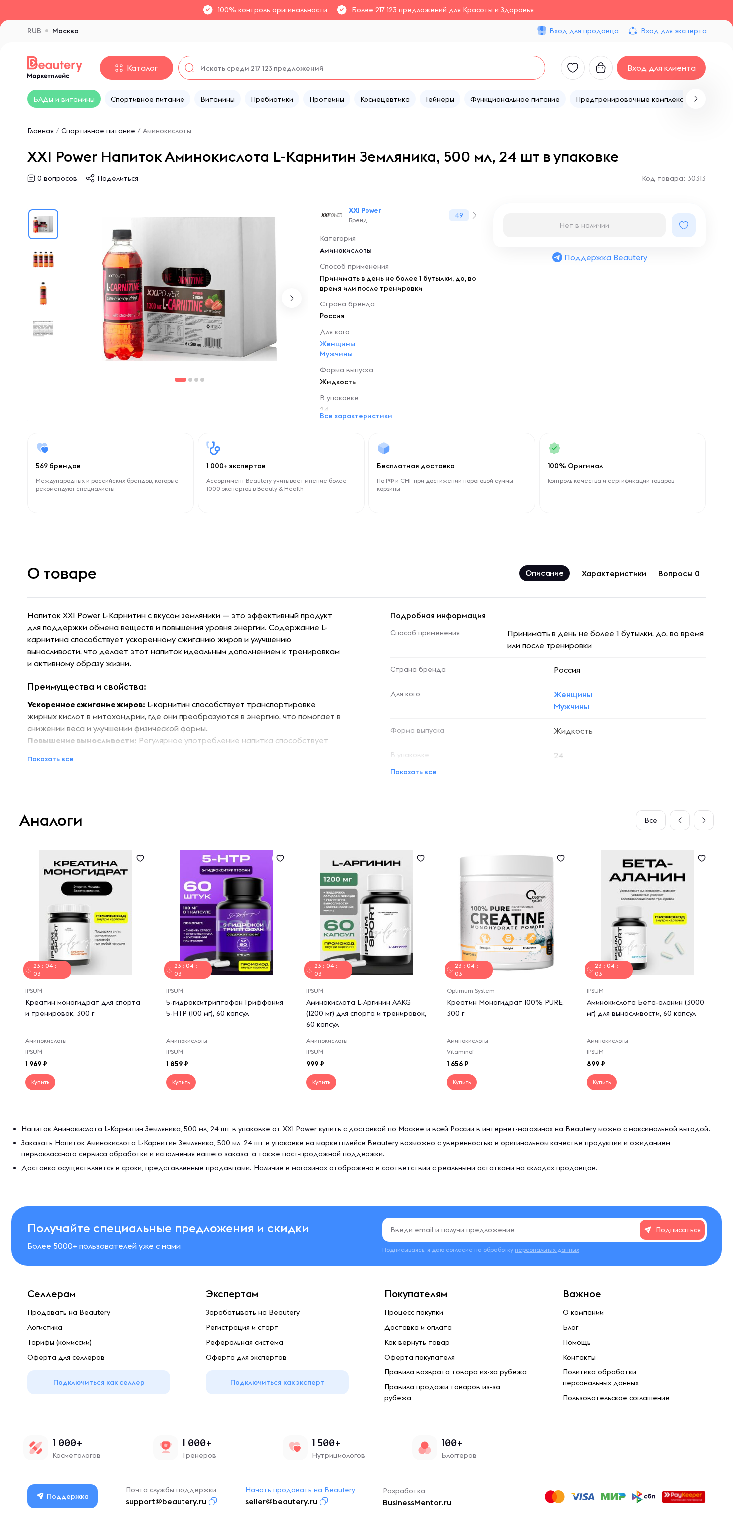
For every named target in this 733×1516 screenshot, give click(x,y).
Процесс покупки (413, 1312)
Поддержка (68, 1496)
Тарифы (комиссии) (59, 1342)
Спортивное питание (98, 130)
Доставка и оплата (418, 1327)
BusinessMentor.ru (417, 1502)
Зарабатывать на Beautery (253, 1312)
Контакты (579, 1357)
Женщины (337, 343)
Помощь (577, 1342)
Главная (40, 130)
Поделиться (117, 178)
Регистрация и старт (242, 1327)
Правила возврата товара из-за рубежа (455, 1371)
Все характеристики (356, 415)
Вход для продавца (584, 30)
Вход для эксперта (674, 30)
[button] (696, 99)
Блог (570, 1327)
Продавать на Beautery (68, 1312)
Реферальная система (244, 1342)
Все (650, 820)
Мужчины (336, 353)
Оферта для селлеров (66, 1357)
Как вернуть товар (417, 1342)
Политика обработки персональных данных (601, 1377)
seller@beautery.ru (281, 1501)
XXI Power (365, 210)
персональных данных (547, 1249)
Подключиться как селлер (99, 1382)
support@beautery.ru (166, 1501)
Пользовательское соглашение (616, 1397)
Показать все (50, 759)
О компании (583, 1312)
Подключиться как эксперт (277, 1382)
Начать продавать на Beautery (300, 1489)
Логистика (44, 1327)
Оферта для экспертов (246, 1357)
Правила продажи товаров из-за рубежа (442, 1392)
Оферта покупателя (419, 1357)
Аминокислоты (167, 130)
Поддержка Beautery (605, 257)
